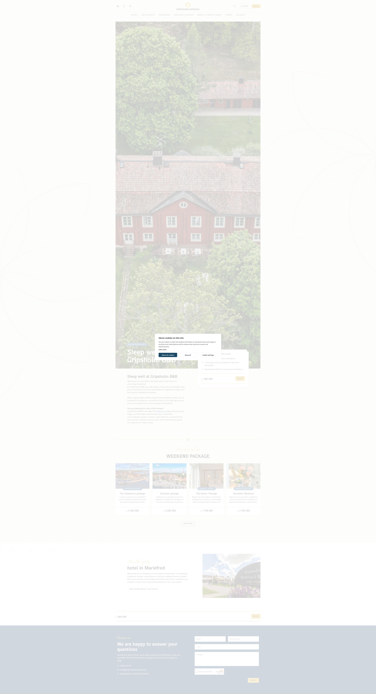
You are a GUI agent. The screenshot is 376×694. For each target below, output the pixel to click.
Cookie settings (208, 355)
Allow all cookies (168, 355)
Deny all (188, 355)
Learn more (162, 349)
